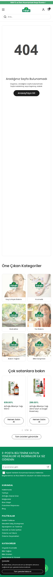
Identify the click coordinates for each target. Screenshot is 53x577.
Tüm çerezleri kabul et (22, 571)
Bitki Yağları (6, 551)
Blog (4, 508)
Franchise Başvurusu (10, 505)
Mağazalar (6, 499)
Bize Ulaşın (6, 502)
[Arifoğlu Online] (26, 9)
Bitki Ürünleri (7, 554)
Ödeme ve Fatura (9, 533)
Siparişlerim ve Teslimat (12, 526)
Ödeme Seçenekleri (10, 536)
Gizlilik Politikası (8, 520)
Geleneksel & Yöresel (11, 557)
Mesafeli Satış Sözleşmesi (13, 523)
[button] (48, 9)
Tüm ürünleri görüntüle (26, 436)
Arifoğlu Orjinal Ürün (10, 496)
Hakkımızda (7, 489)
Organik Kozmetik (9, 548)
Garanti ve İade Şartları (11, 530)
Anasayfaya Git (26, 93)
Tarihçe (5, 493)
